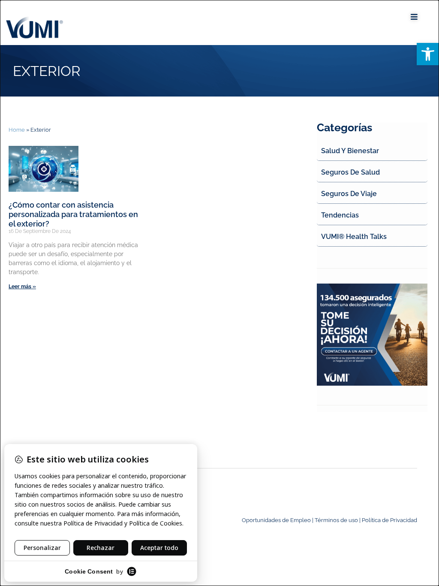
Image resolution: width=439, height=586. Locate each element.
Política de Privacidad (389, 520)
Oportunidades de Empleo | (278, 520)
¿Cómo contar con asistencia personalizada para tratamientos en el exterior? (73, 214)
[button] (428, 54)
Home (17, 130)
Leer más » (22, 287)
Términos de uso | (338, 520)
